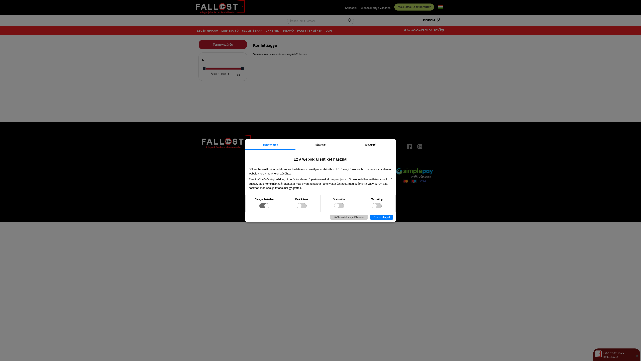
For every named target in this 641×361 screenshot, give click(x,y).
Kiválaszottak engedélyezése (349, 217)
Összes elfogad (381, 217)
